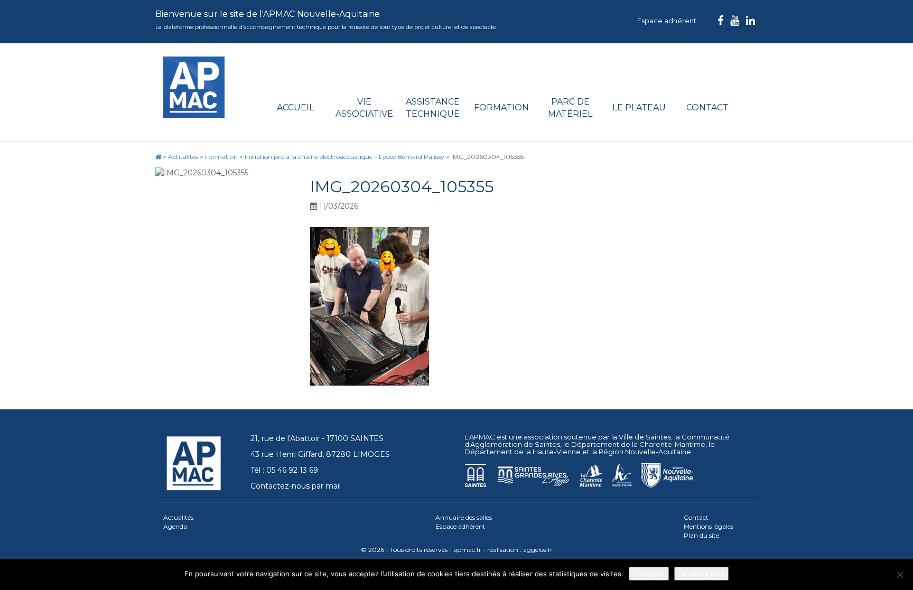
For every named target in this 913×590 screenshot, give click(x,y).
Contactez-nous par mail (295, 486)
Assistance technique (433, 108)
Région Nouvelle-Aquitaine (645, 451)
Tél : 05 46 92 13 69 (284, 470)
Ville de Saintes (645, 437)
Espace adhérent (666, 20)
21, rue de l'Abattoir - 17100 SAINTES (317, 438)
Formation (501, 107)
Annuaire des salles (463, 517)
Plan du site (701, 535)
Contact (707, 107)
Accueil (295, 107)
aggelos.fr (538, 550)
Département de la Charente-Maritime (638, 444)
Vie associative (364, 108)
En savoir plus (701, 573)
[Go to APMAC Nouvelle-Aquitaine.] (158, 157)
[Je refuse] (900, 574)
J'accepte (649, 573)
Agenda (175, 526)
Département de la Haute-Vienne (522, 451)
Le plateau (639, 107)
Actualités (178, 517)
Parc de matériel (570, 108)
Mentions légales (708, 526)
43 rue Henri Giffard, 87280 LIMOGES (320, 454)
